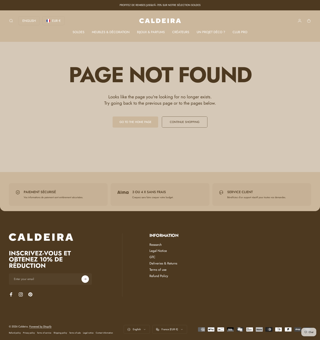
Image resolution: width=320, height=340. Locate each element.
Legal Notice (158, 251)
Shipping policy (60, 332)
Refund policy (15, 332)
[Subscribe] (85, 279)
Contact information (104, 332)
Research (155, 245)
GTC (152, 257)
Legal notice (88, 332)
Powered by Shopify (40, 326)
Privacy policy (29, 332)
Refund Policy (158, 276)
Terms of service (44, 332)
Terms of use (157, 270)
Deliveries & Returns (163, 263)
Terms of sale (75, 332)
